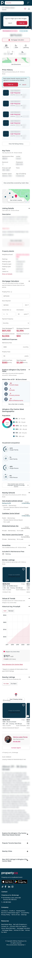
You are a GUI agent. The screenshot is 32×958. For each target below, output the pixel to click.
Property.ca (5, 877)
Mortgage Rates (7, 930)
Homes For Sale (19, 930)
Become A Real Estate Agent (10, 913)
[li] (9, 886)
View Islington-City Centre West (12, 664)
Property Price (6, 291)
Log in (10, 23)
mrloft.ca (12, 911)
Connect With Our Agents (18, 926)
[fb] (6, 886)
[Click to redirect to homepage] (2, 3)
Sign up (21, 23)
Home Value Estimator (8, 928)
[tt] (3, 886)
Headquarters (20, 911)
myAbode (15, 877)
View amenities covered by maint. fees (16, 183)
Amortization (20, 309)
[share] (29, 9)
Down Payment (6, 300)
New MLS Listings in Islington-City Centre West (14, 860)
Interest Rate (6, 309)
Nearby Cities (7, 851)
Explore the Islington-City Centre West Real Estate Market (14, 834)
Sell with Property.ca (19, 924)
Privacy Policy (5, 914)
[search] (14, 3)
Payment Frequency (7, 318)
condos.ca (4, 911)
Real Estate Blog (6, 924)
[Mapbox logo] (6, 700)
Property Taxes (6, 351)
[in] (12, 886)
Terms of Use (15, 914)
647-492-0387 (16, 741)
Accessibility (25, 913)
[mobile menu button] (29, 3)
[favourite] (25, 9)
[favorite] (23, 569)
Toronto (4, 9)
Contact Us (4, 926)
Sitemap (24, 914)
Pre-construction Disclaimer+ (16, 945)
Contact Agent (16, 748)
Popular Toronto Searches (11, 843)
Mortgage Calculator (23, 928)
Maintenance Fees (7, 342)
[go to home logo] (10, 873)
